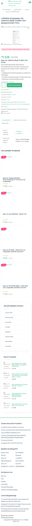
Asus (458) (8, 322)
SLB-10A (18, 463)
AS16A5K (18, 455)
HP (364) (7, 327)
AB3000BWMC (20, 466)
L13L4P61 (19, 131)
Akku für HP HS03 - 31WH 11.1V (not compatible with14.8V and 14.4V (14, 250)
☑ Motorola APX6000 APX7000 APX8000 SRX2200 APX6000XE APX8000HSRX (13, 436)
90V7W (3, 455)
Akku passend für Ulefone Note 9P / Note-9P (19, 385)
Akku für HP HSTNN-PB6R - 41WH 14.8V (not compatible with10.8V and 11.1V (15, 286)
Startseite (7, 9)
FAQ (2, 478)
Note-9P (3, 458)
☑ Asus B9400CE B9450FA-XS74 (10, 432)
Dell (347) (7, 332)
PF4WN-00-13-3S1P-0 (8, 466)
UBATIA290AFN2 (6, 461)
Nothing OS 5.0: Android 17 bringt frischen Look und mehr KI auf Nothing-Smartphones (16, 505)
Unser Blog (4, 484)
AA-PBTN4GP (20, 461)
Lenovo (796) (8, 312)
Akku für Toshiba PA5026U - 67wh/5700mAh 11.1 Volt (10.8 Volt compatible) (14, 179)
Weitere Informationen (19, 120)
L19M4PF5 (19, 458)
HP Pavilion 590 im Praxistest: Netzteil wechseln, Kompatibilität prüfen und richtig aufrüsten (15, 510)
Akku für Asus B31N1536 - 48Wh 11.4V (15, 214)
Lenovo (27, 9)
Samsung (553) (9, 317)
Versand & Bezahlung (7, 487)
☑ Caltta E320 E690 (7, 440)
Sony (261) (8, 346)
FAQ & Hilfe (5, 123)
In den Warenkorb (14, 85)
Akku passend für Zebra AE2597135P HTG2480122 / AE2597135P (19, 365)
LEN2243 (6, 89)
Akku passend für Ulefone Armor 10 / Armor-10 (19, 404)
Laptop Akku (18, 9)
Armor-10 (4, 463)
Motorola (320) (9, 336)
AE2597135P (5, 452)
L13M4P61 (19, 133)
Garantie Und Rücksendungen (9, 489)
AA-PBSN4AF (19, 452)
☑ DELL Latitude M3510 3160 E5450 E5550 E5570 (16, 430)
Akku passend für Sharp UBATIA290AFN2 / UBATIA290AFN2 (19, 395)
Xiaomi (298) (8, 341)
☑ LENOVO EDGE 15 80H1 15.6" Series (12, 427)
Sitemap (3, 481)
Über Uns (3, 476)
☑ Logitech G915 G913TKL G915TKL (12, 443)
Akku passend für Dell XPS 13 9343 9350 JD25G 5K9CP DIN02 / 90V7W (20, 375)
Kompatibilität (6, 120)
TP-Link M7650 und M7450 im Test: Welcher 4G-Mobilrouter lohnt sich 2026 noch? (15, 500)
